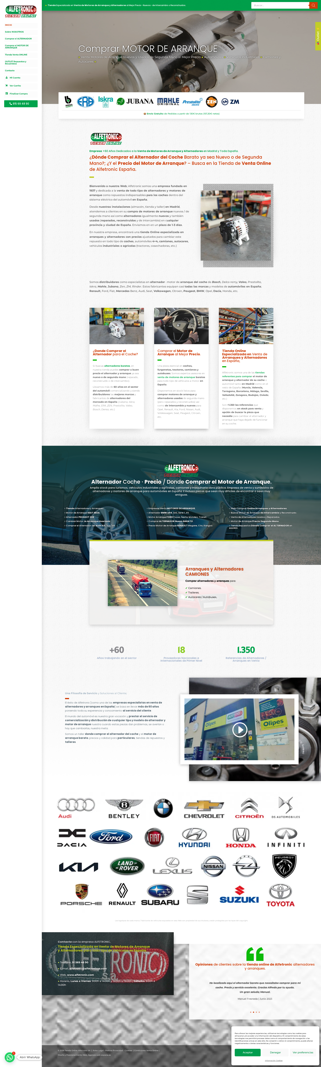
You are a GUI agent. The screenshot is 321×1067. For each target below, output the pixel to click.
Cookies (128, 1050)
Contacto (10, 70)
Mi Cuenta (15, 78)
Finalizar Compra (19, 94)
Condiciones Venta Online (146, 1050)
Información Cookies (274, 1060)
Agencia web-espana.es (99, 1055)
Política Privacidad (114, 1050)
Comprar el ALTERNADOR (18, 39)
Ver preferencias (303, 1052)
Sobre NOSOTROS (14, 32)
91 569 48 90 (80, 962)
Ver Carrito (15, 86)
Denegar (275, 1052)
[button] (10, 1057)
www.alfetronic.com (80, 974)
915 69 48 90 (21, 103)
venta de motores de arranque (176, 377)
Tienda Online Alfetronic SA (77, 1050)
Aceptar (248, 1052)
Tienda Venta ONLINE (16, 55)
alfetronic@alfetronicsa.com (88, 968)
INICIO (8, 25)
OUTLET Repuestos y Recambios (15, 62)
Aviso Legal (98, 1050)
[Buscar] (313, 5)
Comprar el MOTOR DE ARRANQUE (17, 46)
